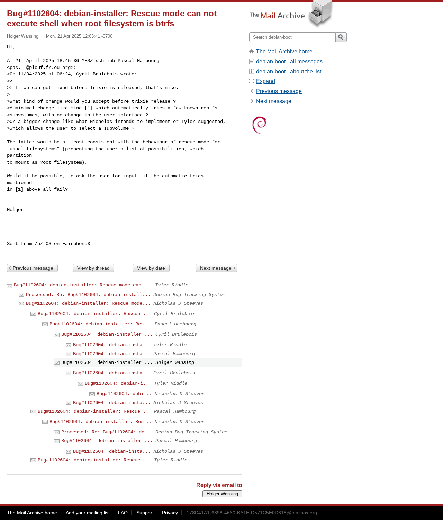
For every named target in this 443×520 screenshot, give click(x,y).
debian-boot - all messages (289, 61)
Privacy (170, 512)
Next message (216, 268)
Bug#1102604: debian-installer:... (107, 334)
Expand (265, 81)
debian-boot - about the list (288, 71)
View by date (151, 268)
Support (145, 512)
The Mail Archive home (284, 51)
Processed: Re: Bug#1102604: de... (107, 432)
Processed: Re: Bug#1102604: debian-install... (88, 294)
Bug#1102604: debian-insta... (112, 345)
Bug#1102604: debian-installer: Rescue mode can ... (83, 285)
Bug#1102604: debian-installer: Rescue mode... (88, 303)
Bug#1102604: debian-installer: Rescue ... (94, 313)
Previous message (33, 268)
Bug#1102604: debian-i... (118, 383)
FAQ (123, 512)
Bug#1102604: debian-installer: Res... (100, 324)
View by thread (93, 268)
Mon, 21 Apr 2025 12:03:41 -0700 (79, 36)
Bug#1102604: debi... (124, 393)
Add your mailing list (88, 512)
